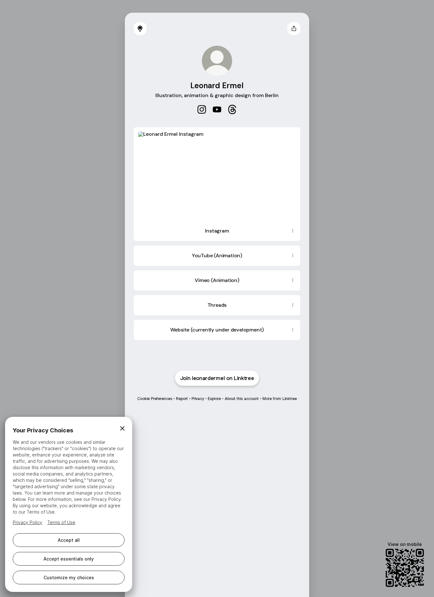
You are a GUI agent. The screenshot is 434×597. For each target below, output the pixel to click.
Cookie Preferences (154, 398)
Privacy (198, 398)
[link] (201, 109)
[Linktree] (140, 28)
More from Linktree (279, 398)
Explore (214, 398)
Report (182, 398)
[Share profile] (294, 28)
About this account (242, 398)
